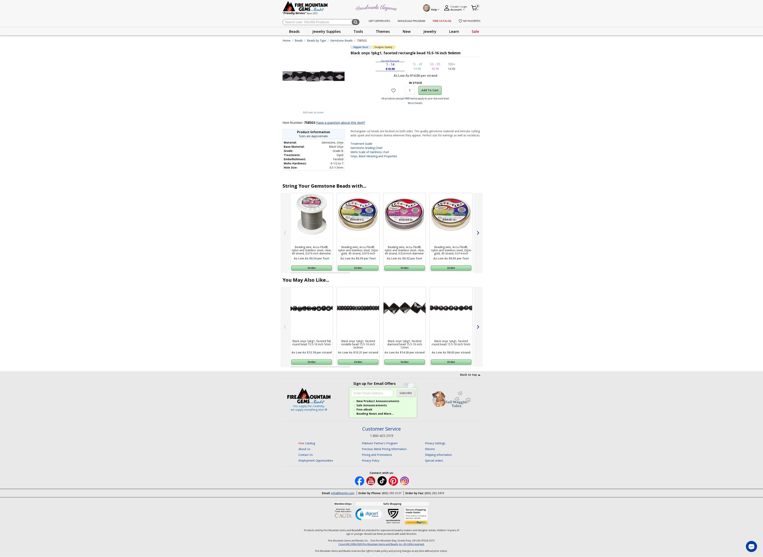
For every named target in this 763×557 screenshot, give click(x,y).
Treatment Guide (361, 144)
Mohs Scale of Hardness (366, 152)
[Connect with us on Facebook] (360, 480)
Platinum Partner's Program (380, 443)
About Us (304, 449)
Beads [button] (294, 31)
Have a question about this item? (340, 122)
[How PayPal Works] (416, 516)
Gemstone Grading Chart (366, 148)
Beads (299, 40)
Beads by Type (316, 40)
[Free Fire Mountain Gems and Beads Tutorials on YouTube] (371, 480)
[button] (369, 514)
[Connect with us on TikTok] (382, 480)
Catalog (306, 443)
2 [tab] (354, 275)
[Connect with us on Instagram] (404, 480)
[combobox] (321, 22)
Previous (285, 233)
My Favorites (471, 21)
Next (477, 233)
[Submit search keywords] (355, 22)
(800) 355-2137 (391, 493)
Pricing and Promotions (377, 455)
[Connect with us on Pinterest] (394, 480)
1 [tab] (292, 275)
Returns (430, 449)
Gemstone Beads (341, 40)
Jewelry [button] (429, 31)
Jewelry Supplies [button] (326, 31)
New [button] (407, 31)
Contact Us (305, 455)
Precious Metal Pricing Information (384, 449)
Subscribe (406, 393)
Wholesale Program (411, 21)
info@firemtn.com (342, 493)
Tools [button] (358, 31)
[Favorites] (394, 90)
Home (286, 40)
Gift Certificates (379, 21)
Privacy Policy (370, 460)
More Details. (415, 103)
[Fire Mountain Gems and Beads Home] (305, 8)
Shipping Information (438, 455)
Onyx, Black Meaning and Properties (374, 156)
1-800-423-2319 (381, 436)
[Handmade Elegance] (377, 7)
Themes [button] (383, 31)
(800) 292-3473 (434, 493)
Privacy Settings (435, 443)
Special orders (434, 460)
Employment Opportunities (315, 460)
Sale (475, 31)
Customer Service (381, 429)
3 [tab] (415, 275)
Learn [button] (454, 31)
